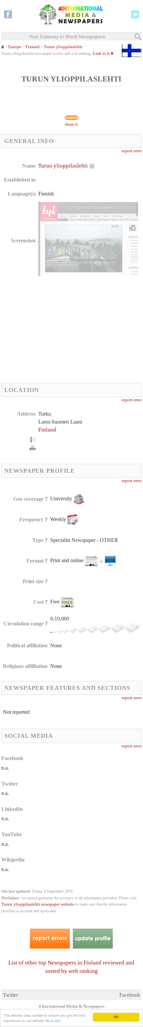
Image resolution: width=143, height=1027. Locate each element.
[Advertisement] (57, 329)
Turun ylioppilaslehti (63, 47)
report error (132, 151)
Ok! (116, 1017)
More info (53, 1021)
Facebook (129, 995)
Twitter (10, 995)
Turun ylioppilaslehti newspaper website (37, 904)
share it (71, 124)
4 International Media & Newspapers (71, 1006)
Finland (33, 47)
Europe (14, 47)
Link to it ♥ (103, 53)
